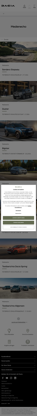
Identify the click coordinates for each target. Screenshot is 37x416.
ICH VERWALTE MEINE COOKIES (18, 227)
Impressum (18, 210)
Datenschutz (18, 213)
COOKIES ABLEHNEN (18, 222)
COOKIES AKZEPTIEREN (18, 218)
